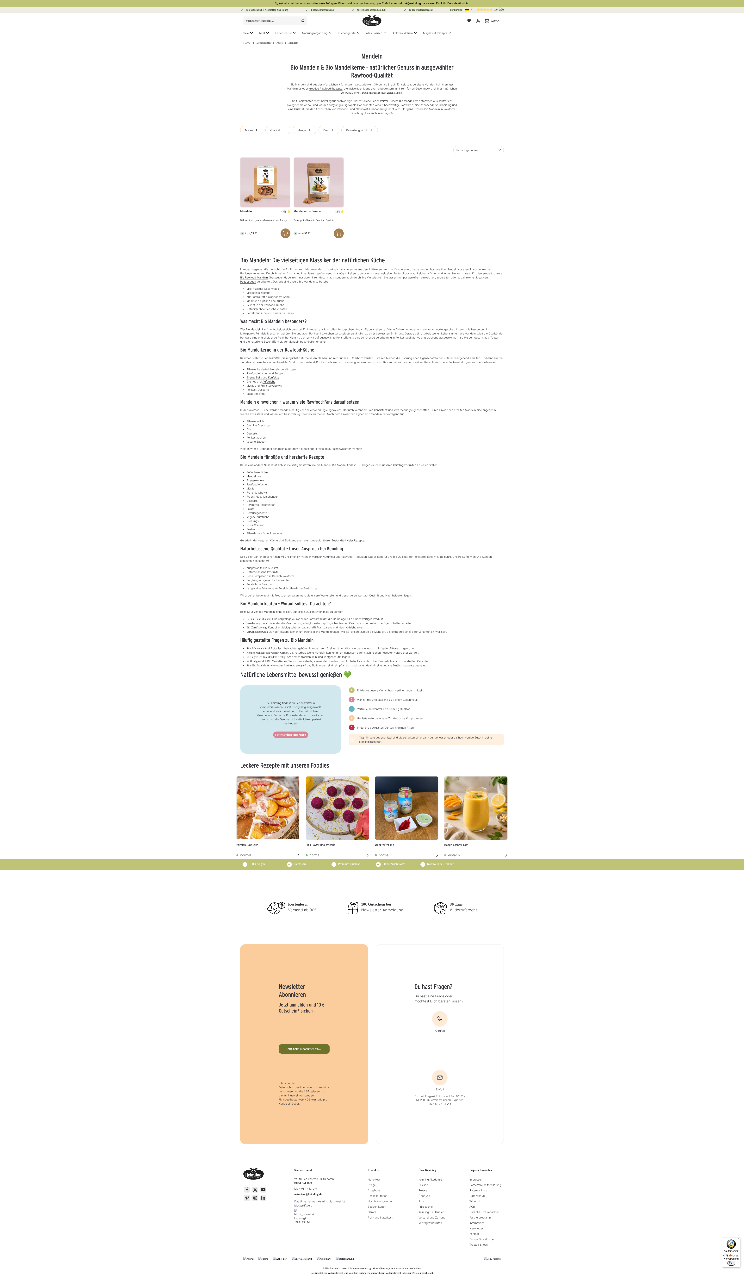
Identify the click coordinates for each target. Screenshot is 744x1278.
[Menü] (737, 1239)
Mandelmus (253, 476)
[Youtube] (263, 1190)
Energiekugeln (255, 480)
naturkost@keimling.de (308, 1194)
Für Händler (456, 9)
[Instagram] (255, 1198)
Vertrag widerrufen (430, 1223)
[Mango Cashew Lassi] (476, 808)
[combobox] (270, 20)
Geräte (372, 1212)
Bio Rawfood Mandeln (254, 277)
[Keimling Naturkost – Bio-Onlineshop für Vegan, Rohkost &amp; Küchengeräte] (372, 20)
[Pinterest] (247, 1198)
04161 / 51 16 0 (303, 1182)
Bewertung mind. (357, 130)
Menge (301, 130)
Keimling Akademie (430, 1179)
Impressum (476, 1179)
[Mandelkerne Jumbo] (319, 182)
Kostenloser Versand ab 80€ (371, 9)
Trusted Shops (478, 1244)
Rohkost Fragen (377, 1195)
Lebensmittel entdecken (290, 734)
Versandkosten (380, 1268)
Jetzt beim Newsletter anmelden (307, 1048)
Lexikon (423, 1185)
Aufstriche (269, 381)
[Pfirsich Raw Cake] (268, 808)
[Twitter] (255, 1190)
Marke (249, 130)
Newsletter (476, 1228)
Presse (422, 1190)
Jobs (421, 1201)
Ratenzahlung (478, 1190)
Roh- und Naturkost (380, 1217)
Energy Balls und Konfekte (262, 377)
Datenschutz (477, 1195)
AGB (472, 1206)
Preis (326, 130)
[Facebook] (247, 1190)
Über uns (424, 1195)
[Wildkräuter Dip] (406, 808)
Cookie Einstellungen (482, 1239)
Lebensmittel (380, 101)
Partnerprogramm (480, 1217)
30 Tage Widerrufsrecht (421, 9)
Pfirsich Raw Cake (247, 845)
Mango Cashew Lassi (456, 845)
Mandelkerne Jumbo (307, 211)
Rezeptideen (248, 281)
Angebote (374, 1190)
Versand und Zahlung (431, 1217)
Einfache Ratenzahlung (322, 9)
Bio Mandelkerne (409, 101)
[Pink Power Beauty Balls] (337, 808)
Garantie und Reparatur (484, 1212)
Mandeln (246, 211)
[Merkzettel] (469, 21)
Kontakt (474, 1233)
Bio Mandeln (253, 329)
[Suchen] (302, 20)
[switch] (731, 1263)
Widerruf (474, 1201)
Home (247, 43)
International (477, 1223)
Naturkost (374, 1179)
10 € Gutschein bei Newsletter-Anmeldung (267, 9)
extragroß (387, 113)
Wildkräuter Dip (384, 845)
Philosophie (425, 1206)
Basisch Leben (377, 1206)
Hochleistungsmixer (380, 1201)
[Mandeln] (265, 182)
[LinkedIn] (263, 1198)
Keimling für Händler (431, 1212)
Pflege (372, 1185)
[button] (469, 10)
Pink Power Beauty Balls (320, 845)
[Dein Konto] (478, 21)
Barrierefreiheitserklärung (485, 1185)
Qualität (275, 130)
